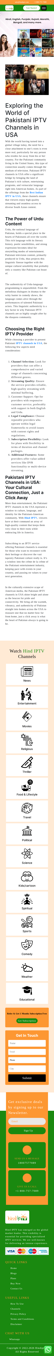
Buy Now (15, 1283)
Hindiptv (40, 1348)
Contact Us (16, 1288)
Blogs (13, 1273)
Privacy (18, 1314)
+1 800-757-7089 (27, 1190)
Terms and (22, 1319)
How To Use (17, 1304)
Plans (13, 1278)
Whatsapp (14, 1339)
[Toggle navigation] (43, 8)
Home (13, 1268)
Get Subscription (27, 1021)
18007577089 (27, 1162)
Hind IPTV (30, 518)
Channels (15, 1309)
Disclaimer (16, 1324)
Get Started (31, 8)
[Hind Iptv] (9, 8)
